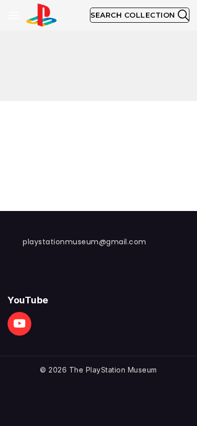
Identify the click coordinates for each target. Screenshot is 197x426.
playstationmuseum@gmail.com (84, 242)
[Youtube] (19, 324)
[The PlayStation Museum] (41, 15)
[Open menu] (14, 15)
